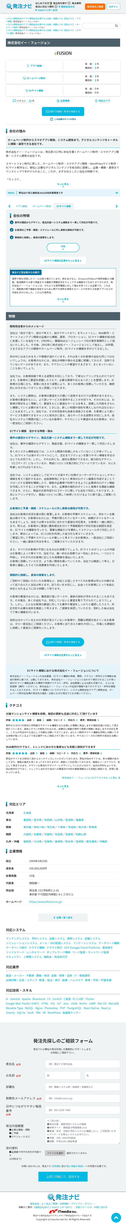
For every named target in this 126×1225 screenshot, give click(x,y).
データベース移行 (16, 947)
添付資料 (12, 1148)
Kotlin (83, 1003)
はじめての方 (42, 3)
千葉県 (61, 827)
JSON (73, 1003)
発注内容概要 (15, 1126)
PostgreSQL (74, 1008)
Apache (26, 999)
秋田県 (48, 820)
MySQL (29, 1008)
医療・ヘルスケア (72, 980)
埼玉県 (51, 827)
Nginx (38, 1008)
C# (49, 999)
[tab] (21, 206)
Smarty (10, 1012)
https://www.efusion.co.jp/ (45, 902)
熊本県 (69, 841)
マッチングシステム (18, 938)
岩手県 (38, 820)
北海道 (10, 813)
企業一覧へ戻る (64, 917)
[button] (63, 193)
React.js (106, 1008)
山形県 (59, 820)
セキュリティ (13, 957)
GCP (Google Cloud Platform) (82, 947)
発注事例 (76, 3)
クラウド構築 (36, 947)
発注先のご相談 (95, 6)
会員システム (57, 938)
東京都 (27, 827)
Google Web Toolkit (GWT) (22, 1003)
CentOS (57, 999)
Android (15, 999)
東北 (8, 820)
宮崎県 (80, 841)
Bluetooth (38, 999)
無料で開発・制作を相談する (65, 111)
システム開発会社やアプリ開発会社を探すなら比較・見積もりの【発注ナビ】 (40, 18)
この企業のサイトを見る (65, 119)
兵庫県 (38, 834)
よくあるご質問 (49, 1203)
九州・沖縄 (12, 841)
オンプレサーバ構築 (58, 952)
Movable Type (14, 1008)
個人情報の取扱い (75, 1166)
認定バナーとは (84, 1207)
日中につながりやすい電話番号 (23, 1108)
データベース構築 (108, 943)
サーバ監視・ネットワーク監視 (90, 952)
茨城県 (72, 827)
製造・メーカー (15, 975)
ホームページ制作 (36, 78)
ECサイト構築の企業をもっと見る (62, 260)
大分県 (38, 841)
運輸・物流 (42, 975)
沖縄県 (103, 841)
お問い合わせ (101, 1207)
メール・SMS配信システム (55, 943)
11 (30, 101)
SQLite (21, 1012)
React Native (91, 1008)
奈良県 (59, 834)
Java (65, 1003)
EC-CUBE (78, 999)
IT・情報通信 (82, 975)
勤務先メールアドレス (20, 1098)
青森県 (27, 820)
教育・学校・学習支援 (98, 980)
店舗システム (92, 938)
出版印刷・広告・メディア (21, 980)
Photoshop (51, 1008)
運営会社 (34, 1203)
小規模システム (32, 957)
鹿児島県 (91, 841)
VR (44, 1012)
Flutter (89, 999)
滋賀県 (69, 834)
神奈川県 (39, 827)
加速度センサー (72, 1012)
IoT (59, 1003)
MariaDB (114, 1003)
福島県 (80, 820)
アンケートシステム (84, 943)
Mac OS (102, 1003)
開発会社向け (42, 1207)
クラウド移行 (54, 947)
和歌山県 (81, 834)
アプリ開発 (36, 65)
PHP (62, 1008)
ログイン (113, 6)
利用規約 (56, 1166)
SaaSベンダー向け (61, 1207)
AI (7, 999)
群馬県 (93, 827)
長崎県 (59, 841)
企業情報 (65, 100)
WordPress (54, 1012)
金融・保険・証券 (61, 975)
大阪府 (27, 834)
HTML (45, 1003)
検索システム (75, 938)
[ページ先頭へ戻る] (116, 1217)
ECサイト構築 (36, 90)
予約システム (39, 938)
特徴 (63, 246)
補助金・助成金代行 (55, 957)
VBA (38, 1012)
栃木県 (82, 827)
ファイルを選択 (55, 1153)
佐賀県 (48, 841)
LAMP (92, 1003)
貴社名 (10, 1064)
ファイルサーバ (15, 952)
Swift (30, 1012)
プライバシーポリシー (82, 1203)
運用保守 (107, 947)
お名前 (10, 1075)
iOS (53, 1003)
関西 (8, 834)
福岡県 (27, 841)
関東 (8, 827)
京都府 (48, 834)
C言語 (67, 999)
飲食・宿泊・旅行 (49, 980)
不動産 (30, 975)
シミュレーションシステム (21, 943)
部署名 (10, 1087)
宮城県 (69, 820)
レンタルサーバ (35, 952)
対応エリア (104, 100)
